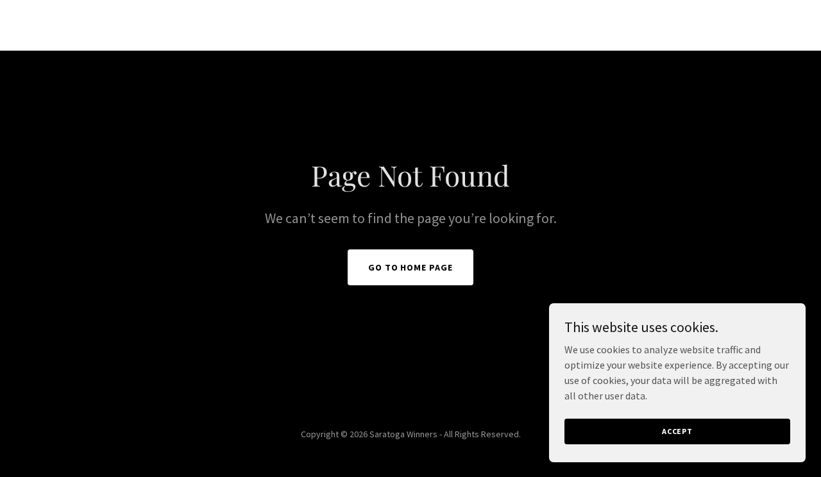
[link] (411, 27)
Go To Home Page (410, 267)
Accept (677, 431)
